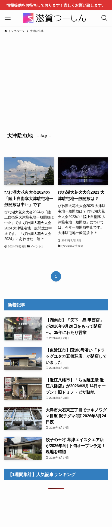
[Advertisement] (56, 79)
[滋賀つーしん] (56, 18)
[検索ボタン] (104, 18)
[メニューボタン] (7, 18)
